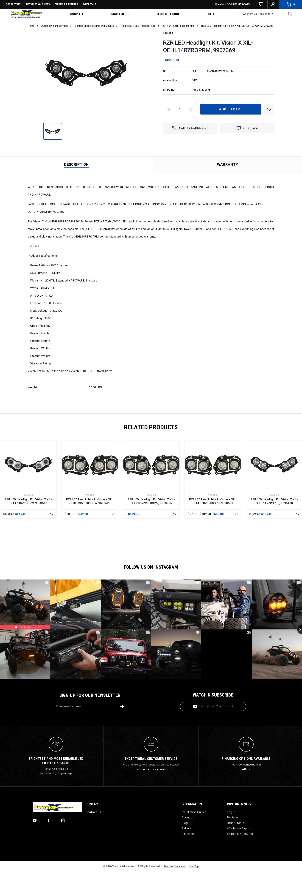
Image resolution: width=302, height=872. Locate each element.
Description (76, 164)
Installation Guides (194, 812)
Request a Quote (169, 14)
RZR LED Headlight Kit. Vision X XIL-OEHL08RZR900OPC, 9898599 (213, 501)
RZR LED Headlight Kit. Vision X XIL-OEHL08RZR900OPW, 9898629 (90, 501)
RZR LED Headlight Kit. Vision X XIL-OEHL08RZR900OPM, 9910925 (151, 501)
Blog (185, 823)
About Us (188, 817)
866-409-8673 (241, 4)
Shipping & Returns (66, 4)
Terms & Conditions (174, 866)
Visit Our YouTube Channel (217, 706)
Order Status (235, 823)
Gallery (186, 828)
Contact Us (13, 4)
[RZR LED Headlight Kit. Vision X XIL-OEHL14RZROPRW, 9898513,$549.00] (28, 464)
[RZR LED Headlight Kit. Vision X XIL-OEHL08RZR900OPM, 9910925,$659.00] (151, 464)
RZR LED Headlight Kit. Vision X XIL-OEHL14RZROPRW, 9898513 (28, 501)
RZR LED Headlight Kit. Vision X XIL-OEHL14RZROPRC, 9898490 (274, 501)
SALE (211, 14)
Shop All (77, 14)
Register (232, 817)
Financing (188, 834)
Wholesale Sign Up (239, 828)
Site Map (194, 866)
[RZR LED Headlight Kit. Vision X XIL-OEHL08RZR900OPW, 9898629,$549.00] (90, 464)
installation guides (37, 4)
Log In (231, 812)
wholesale (89, 4)
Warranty (227, 164)
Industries (118, 14)
